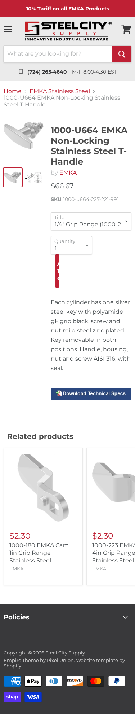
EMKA (68, 172)
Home (13, 91)
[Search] (121, 54)
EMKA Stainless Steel (60, 91)
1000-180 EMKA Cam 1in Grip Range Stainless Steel (39, 553)
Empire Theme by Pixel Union (39, 660)
